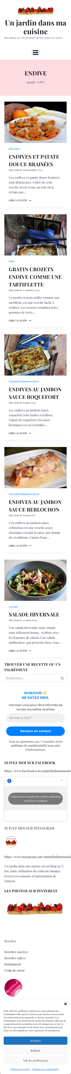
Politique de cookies (20, 1069)
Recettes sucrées (16, 952)
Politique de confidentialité (45, 1069)
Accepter (35, 1040)
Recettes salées (14, 958)
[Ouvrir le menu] (35, 52)
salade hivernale (34, 614)
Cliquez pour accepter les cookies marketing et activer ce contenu (35, 798)
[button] (65, 1004)
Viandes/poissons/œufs (24, 381)
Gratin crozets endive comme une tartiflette (35, 277)
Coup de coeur (14, 970)
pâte (12, 261)
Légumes (14, 148)
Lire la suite (20, 200)
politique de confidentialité (29, 745)
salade (13, 606)
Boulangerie (12, 964)
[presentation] (35, 122)
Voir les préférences (35, 1060)
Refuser (35, 1050)
